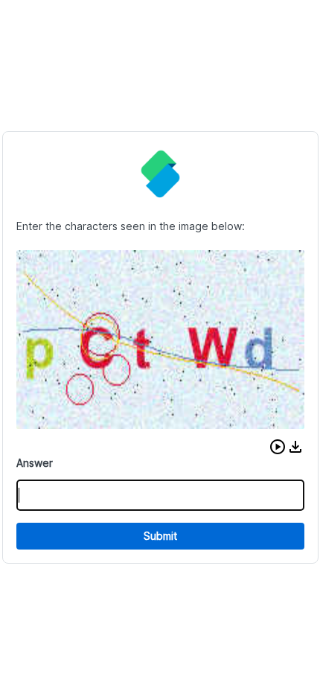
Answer (34, 462)
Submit (160, 535)
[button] (278, 447)
